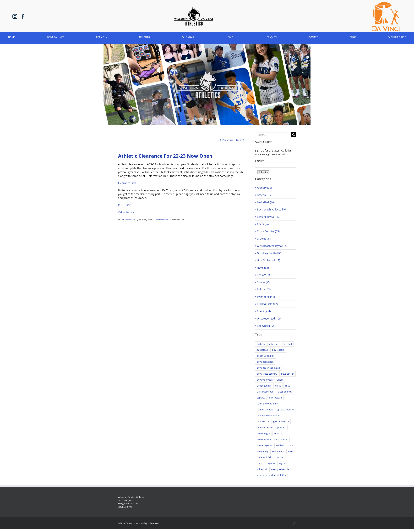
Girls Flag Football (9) (269, 253)
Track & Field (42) (267, 304)
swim (291, 445)
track (291, 451)
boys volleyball (265, 379)
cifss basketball (265, 391)
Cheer (280, 379)
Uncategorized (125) (269, 318)
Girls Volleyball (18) (268, 260)
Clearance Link (127, 183)
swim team (278, 451)
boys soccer (287, 373)
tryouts (271, 463)
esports (261, 397)
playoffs (281, 427)
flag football (275, 397)
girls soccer (263, 421)
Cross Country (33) (268, 231)
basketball (262, 349)
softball (280, 445)
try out (280, 457)
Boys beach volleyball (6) (272, 209)
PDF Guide (124, 205)
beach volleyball (265, 355)
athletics (273, 344)
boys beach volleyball (268, 367)
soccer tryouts (264, 445)
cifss (287, 385)
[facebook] (23, 16)
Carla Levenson (128, 219)
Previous (227, 140)
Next (239, 140)
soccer (284, 439)
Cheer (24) (263, 224)
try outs (283, 463)
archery (261, 344)
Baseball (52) (264, 195)
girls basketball (286, 409)
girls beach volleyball (268, 415)
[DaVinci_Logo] (385, 3)
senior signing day (267, 439)
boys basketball (265, 361)
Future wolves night (267, 403)
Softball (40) (264, 289)
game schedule (265, 409)
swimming (262, 451)
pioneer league (265, 427)
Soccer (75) (263, 282)
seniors (278, 433)
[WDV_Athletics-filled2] (193, 8)
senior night (263, 433)
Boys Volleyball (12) (268, 217)
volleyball (262, 469)
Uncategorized (161, 219)
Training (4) (264, 311)
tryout (260, 463)
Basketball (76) (266, 202)
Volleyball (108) (266, 326)
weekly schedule (280, 469)
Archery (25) (264, 187)
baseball (287, 344)
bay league (278, 349)
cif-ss (278, 385)
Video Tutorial (126, 212)
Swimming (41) (266, 297)
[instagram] (14, 16)
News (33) (263, 267)
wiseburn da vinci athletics (271, 475)
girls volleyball (281, 421)
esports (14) (264, 238)
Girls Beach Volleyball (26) (272, 246)
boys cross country (267, 373)
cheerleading (264, 385)
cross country (285, 391)
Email (259, 161)
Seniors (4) (263, 275)
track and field (264, 457)
